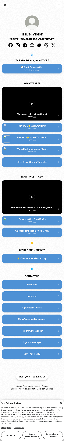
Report (37, 386)
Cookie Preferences (24, 386)
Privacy (45, 386)
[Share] (58, 69)
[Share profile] (59, 5)
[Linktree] (5, 5)
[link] (10, 45)
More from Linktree (45, 389)
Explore (14, 389)
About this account (27, 389)
